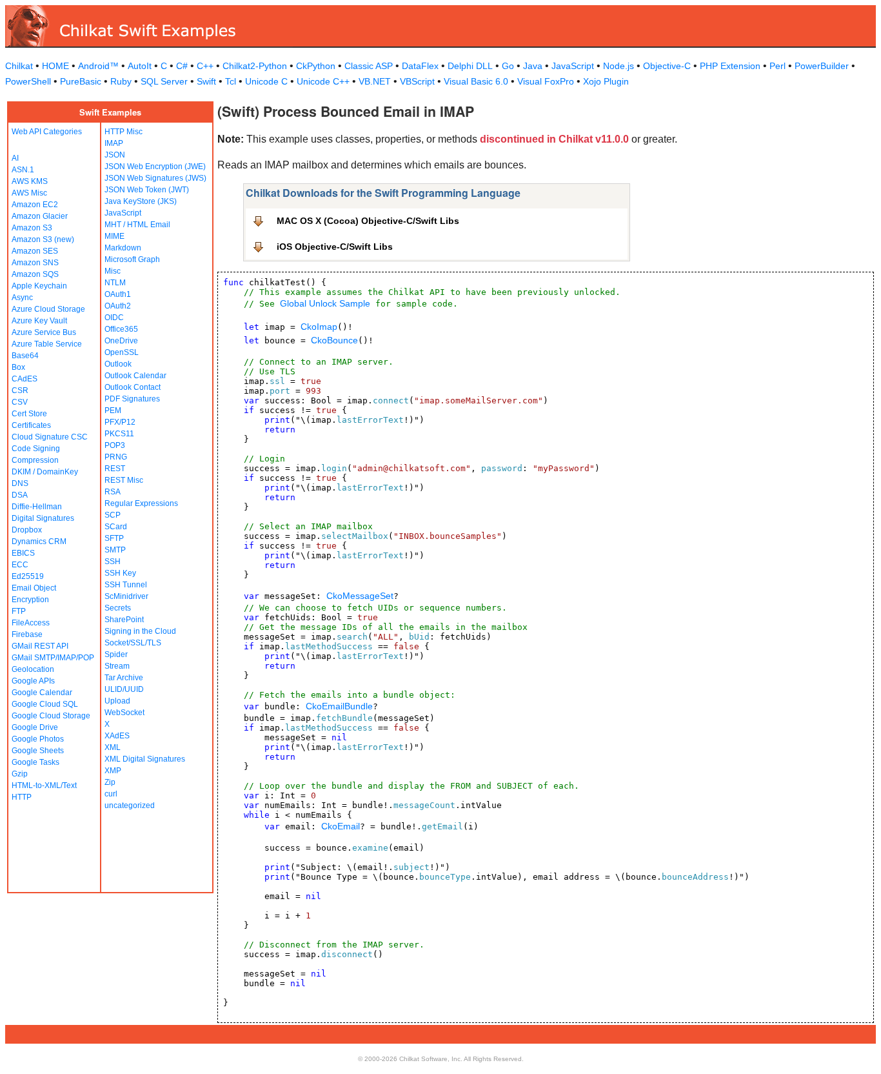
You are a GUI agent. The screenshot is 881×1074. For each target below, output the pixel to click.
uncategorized (129, 805)
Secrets (117, 608)
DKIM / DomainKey (45, 471)
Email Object (34, 588)
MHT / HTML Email (137, 224)
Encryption (30, 599)
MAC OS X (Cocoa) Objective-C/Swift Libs (368, 221)
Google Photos (38, 739)
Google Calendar (42, 692)
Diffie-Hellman (37, 506)
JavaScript (572, 66)
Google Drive (35, 727)
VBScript (417, 81)
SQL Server (164, 81)
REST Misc (123, 480)
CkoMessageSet (359, 596)
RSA (112, 491)
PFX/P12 (119, 422)
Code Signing (36, 448)
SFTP (114, 538)
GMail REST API (40, 646)
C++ (205, 66)
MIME (114, 236)
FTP (19, 611)
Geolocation (33, 669)
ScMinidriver (126, 596)
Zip (109, 782)
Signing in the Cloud (140, 631)
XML (112, 747)
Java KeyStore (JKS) (140, 201)
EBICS (23, 553)
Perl (777, 66)
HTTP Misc (123, 131)
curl (110, 793)
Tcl (230, 81)
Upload (117, 700)
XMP (112, 770)
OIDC (114, 317)
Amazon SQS (35, 274)
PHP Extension (730, 66)
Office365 (121, 329)
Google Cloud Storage (51, 715)
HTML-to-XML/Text (44, 785)
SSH (112, 561)
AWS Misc (29, 193)
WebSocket (124, 712)
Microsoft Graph (132, 259)
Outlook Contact (132, 387)
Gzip (20, 773)
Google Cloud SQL (45, 704)
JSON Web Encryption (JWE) (155, 166)
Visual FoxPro (545, 81)
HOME (55, 66)
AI (15, 158)
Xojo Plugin (606, 81)
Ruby (121, 81)
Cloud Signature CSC (50, 436)
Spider (116, 654)
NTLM (115, 282)
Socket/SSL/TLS (132, 642)
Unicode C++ (323, 81)
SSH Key (120, 573)
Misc (112, 271)
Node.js (618, 66)
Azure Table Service (47, 344)
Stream (117, 666)
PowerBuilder (822, 66)
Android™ (98, 66)
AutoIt (140, 66)
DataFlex (420, 66)
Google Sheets (38, 750)
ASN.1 (23, 169)
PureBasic (80, 81)
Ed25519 (28, 576)
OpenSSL (121, 352)
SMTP (115, 549)
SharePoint (124, 619)
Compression (35, 460)
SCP (112, 515)
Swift (206, 81)
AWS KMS (30, 181)
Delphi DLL (470, 66)
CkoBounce (334, 340)
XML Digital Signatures (144, 759)
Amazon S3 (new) (43, 239)
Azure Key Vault (39, 320)
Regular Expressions (141, 503)
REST (114, 468)
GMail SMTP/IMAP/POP (53, 657)
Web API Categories (47, 131)
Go (508, 66)
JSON (114, 154)
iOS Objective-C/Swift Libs (335, 246)
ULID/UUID (124, 689)
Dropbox (27, 529)
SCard (115, 526)
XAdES (117, 735)
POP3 (114, 445)
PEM (112, 410)
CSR (20, 390)
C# (182, 66)
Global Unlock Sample (325, 303)
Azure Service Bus (44, 332)
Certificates (31, 425)
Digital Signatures (43, 518)
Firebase (27, 634)
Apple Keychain (39, 285)
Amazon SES (35, 251)
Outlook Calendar (135, 375)
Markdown (122, 247)
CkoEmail (340, 826)
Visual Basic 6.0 (476, 81)
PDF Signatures (132, 398)
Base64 (25, 355)
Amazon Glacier (40, 216)
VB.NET (375, 81)
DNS (20, 483)
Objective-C (667, 66)
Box (18, 367)
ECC (20, 564)
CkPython (315, 66)
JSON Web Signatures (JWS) (155, 178)
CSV (20, 402)
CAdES (24, 378)
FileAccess (31, 622)
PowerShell (28, 81)
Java (532, 66)
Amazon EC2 (35, 204)
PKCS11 (119, 433)
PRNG (115, 456)
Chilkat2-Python (255, 66)
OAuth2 (117, 305)
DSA (20, 495)
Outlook (118, 364)
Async (22, 297)
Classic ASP (368, 66)
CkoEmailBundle (339, 706)
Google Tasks (35, 762)
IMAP (113, 143)
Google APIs (33, 680)
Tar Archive (123, 677)
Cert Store (29, 413)
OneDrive (121, 340)
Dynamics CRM (39, 541)
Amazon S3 (32, 227)
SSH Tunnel (125, 584)
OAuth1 (117, 294)
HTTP (22, 797)
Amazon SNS (35, 262)
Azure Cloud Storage (48, 309)
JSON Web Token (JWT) (146, 189)
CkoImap (319, 326)
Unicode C (266, 81)
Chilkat (19, 66)
